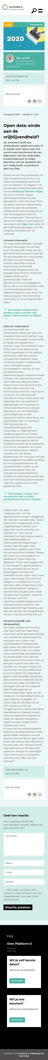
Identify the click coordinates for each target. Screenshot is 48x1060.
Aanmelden (17, 981)
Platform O (24, 1053)
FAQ (10, 936)
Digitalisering (36, 25)
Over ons (11, 951)
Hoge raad (27, 224)
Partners (11, 948)
